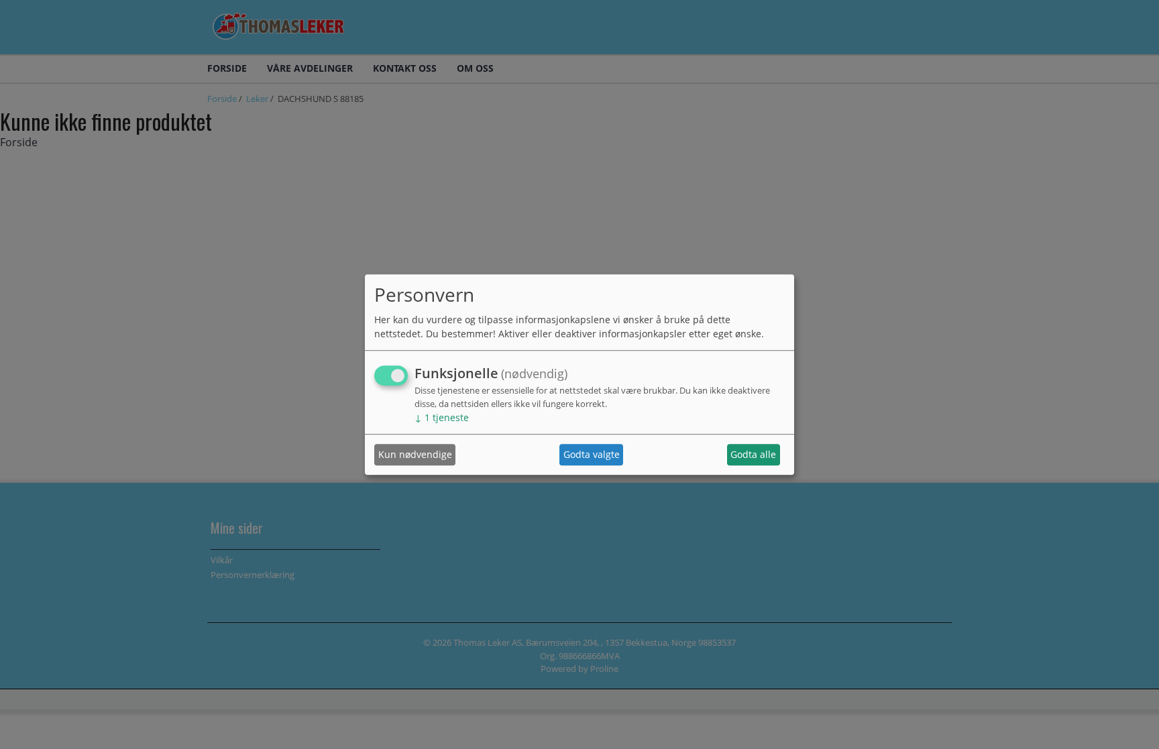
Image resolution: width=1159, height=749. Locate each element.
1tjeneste (442, 417)
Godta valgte (591, 455)
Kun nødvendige (415, 455)
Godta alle (753, 455)
